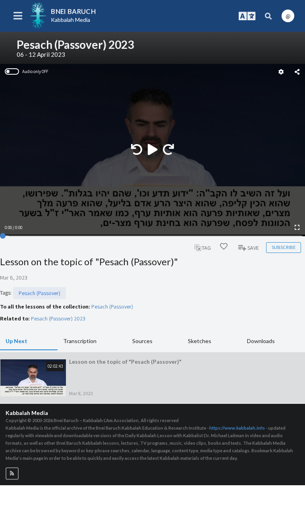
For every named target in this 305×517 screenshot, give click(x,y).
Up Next (16, 341)
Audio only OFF (35, 71)
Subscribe (283, 247)
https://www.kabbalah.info (237, 427)
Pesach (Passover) (39, 293)
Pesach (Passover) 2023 (58, 318)
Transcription (80, 341)
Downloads (261, 341)
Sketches (199, 341)
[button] (12, 473)
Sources (142, 341)
